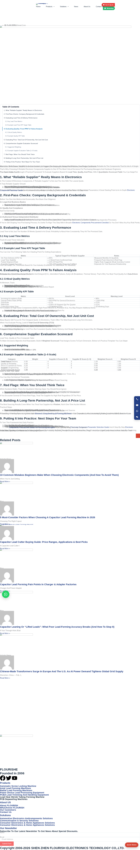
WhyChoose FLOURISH (12, 807)
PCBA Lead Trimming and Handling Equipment (24, 795)
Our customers (8, 810)
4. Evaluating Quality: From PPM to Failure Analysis (23, 129)
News (76, 6)
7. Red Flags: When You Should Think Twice (19, 154)
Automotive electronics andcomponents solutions (26, 818)
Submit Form (6, 844)
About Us (87, 6)
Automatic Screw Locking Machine (18, 786)
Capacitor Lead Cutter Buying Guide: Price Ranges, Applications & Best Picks (44, 542)
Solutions (63, 6)
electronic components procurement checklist (90, 223)
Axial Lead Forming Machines (15, 788)
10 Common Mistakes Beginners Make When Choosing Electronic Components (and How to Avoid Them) (59, 475)
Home (38, 6)
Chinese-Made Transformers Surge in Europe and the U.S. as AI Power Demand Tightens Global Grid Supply (61, 671)
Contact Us (100, 6)
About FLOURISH (9, 805)
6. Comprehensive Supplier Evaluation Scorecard (21, 143)
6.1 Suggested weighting (13, 147)
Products (49, 6)
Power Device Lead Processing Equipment (22, 792)
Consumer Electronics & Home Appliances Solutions (27, 823)
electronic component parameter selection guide (89, 427)
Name (2, 832)
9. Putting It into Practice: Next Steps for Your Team (22, 162)
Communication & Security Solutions (19, 820)
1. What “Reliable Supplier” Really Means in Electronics (23, 110)
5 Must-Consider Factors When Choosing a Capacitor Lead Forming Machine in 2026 (47, 517)
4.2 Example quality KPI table (15, 136)
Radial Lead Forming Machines (16, 790)
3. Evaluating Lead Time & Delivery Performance (20, 118)
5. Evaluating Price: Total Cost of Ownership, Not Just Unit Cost (26, 140)
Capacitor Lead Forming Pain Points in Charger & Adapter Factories (38, 584)
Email (2, 837)
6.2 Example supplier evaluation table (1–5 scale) (21, 150)
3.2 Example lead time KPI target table (18, 125)
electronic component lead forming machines (53, 414)
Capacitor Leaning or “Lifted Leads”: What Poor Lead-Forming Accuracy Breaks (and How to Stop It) (57, 626)
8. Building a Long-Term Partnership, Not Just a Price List (23, 158)
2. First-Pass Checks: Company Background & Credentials (24, 114)
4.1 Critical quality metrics (13, 132)
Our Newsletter (8, 828)
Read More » (5, 481)
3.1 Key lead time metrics (13, 121)
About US (5, 802)
